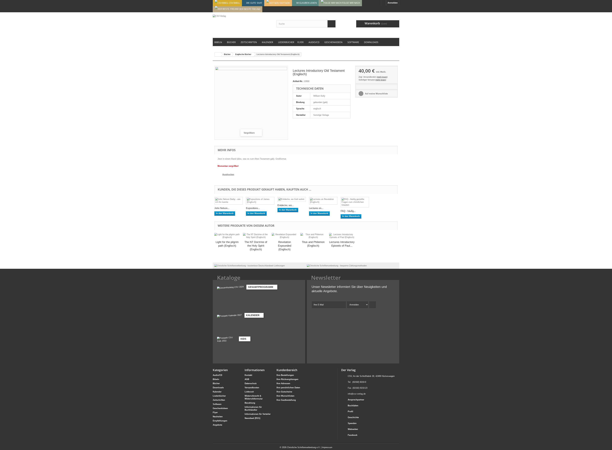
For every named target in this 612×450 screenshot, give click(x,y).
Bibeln (216, 379)
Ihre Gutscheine (284, 392)
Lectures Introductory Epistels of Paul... (342, 244)
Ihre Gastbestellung (286, 400)
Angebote (217, 425)
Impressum (327, 447)
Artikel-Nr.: (298, 81)
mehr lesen (382, 77)
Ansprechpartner (356, 400)
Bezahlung (250, 403)
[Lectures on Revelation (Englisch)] (323, 201)
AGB (247, 379)
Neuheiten (218, 416)
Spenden (352, 423)
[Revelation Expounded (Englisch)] (284, 236)
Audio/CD (217, 375)
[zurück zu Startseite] (218, 54)
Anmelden (393, 3)
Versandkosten (252, 387)
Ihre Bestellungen (285, 375)
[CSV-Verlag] (242, 25)
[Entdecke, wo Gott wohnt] (291, 199)
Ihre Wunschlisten (285, 396)
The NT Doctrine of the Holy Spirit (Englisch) (255, 246)
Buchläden (353, 405)
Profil (350, 411)
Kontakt (248, 375)
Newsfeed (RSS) (252, 418)
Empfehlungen (220, 421)
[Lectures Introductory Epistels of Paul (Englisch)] (342, 236)
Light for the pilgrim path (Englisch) (227, 244)
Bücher (216, 383)
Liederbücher (219, 396)
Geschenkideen (220, 408)
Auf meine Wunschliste (376, 93)
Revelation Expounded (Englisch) (284, 246)
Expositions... (253, 208)
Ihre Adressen (283, 383)
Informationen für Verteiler (258, 414)
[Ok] (372, 304)
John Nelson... (221, 208)
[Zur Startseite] (383, 3)
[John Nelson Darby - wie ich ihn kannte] (228, 201)
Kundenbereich (287, 370)
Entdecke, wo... (285, 205)
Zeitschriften (219, 400)
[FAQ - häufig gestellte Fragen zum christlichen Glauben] (355, 202)
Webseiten (353, 429)
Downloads (218, 387)
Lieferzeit (249, 392)
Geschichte (353, 417)
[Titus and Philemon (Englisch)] (313, 236)
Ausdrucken (228, 174)
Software (217, 404)
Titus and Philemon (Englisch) (313, 244)
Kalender (217, 392)
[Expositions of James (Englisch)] (260, 201)
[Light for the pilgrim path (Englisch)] (227, 236)
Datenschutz (251, 383)
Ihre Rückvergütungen (287, 379)
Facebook (352, 435)
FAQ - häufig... (348, 211)
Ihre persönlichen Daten (288, 387)
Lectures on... (316, 208)
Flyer (215, 412)
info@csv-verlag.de (357, 394)
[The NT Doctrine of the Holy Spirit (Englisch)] (256, 236)
